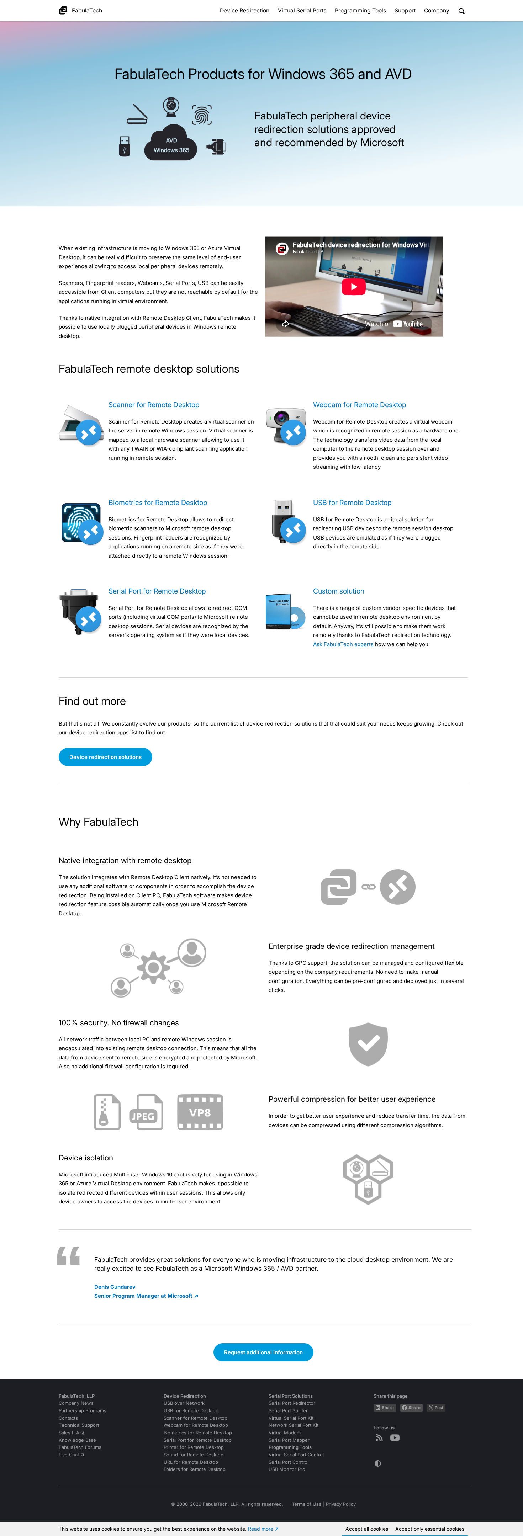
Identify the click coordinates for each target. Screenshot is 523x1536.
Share (388, 1407)
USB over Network (184, 1403)
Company (436, 10)
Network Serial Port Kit (293, 1425)
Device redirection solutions (105, 757)
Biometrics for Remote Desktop (158, 502)
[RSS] (381, 1437)
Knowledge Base (77, 1440)
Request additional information (263, 1352)
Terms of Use (307, 1504)
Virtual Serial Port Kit (291, 1418)
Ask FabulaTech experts (343, 644)
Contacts (68, 1418)
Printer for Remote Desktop (194, 1447)
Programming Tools (360, 10)
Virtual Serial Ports (302, 10)
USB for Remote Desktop (352, 502)
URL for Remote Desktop (191, 1462)
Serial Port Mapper (289, 1440)
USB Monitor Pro (287, 1469)
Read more (260, 1529)
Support (405, 10)
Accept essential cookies (429, 1529)
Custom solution (338, 591)
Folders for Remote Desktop (195, 1469)
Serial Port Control (288, 1462)
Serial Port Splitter (288, 1410)
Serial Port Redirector (292, 1403)
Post (439, 1407)
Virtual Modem (285, 1432)
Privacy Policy (341, 1504)
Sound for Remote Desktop (193, 1454)
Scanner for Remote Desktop (154, 404)
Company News (76, 1403)
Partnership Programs (82, 1410)
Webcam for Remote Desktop (359, 404)
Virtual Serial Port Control (296, 1454)
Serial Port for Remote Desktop (157, 591)
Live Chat (69, 1454)
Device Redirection (244, 10)
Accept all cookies (366, 1529)
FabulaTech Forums (80, 1447)
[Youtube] (396, 1437)
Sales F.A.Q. (72, 1432)
